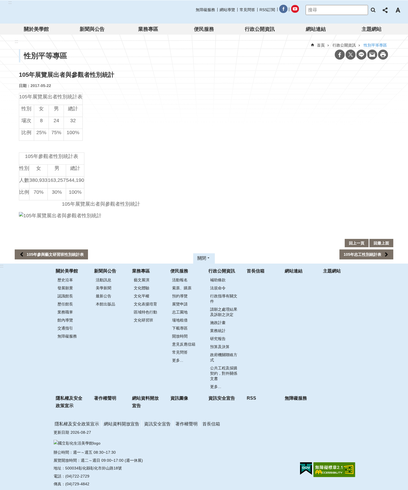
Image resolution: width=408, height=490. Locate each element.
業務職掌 (65, 312)
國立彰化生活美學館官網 (44, 12)
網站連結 (316, 29)
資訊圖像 (179, 398)
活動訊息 (103, 280)
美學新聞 (103, 288)
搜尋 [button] (373, 10)
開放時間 (180, 336)
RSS (251, 398)
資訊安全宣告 (221, 398)
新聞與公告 (92, 29)
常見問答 (247, 9)
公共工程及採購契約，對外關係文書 (223, 373)
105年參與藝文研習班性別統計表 (55, 254)
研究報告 (218, 338)
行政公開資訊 (260, 29)
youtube (295, 10)
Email (372, 55)
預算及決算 (220, 346)
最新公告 (103, 296)
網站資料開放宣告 (145, 402)
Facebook (340, 55)
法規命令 (218, 288)
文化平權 (141, 296)
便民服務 (204, 29)
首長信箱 (256, 271)
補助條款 (218, 280)
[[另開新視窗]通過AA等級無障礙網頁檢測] (334, 469)
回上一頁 (356, 243)
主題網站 (372, 29)
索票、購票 (182, 288)
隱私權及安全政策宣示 (69, 402)
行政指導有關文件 (223, 298)
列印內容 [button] (383, 55)
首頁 (321, 45)
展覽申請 (180, 304)
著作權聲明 (105, 398)
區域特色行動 (145, 312)
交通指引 (65, 328)
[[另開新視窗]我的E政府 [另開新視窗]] (306, 468)
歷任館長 (65, 304)
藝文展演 (141, 280)
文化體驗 (141, 288)
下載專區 (180, 328)
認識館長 (65, 296)
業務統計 (218, 330)
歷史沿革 (65, 280)
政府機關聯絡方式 (223, 357)
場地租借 (180, 320)
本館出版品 (105, 304)
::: (1, 266)
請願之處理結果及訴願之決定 (223, 312)
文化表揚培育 (145, 304)
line (361, 55)
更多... (177, 360)
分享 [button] (386, 10)
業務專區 (148, 29)
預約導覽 (180, 296)
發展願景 (65, 288)
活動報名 (180, 280)
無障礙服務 (205, 9)
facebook (283, 10)
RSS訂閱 (267, 9)
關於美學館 (36, 29)
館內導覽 (65, 320)
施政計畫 (218, 322)
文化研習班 (143, 320)
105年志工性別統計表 (362, 254)
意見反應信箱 (183, 344)
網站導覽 (227, 9)
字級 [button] (398, 10)
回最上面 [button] (381, 243)
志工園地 (180, 312)
